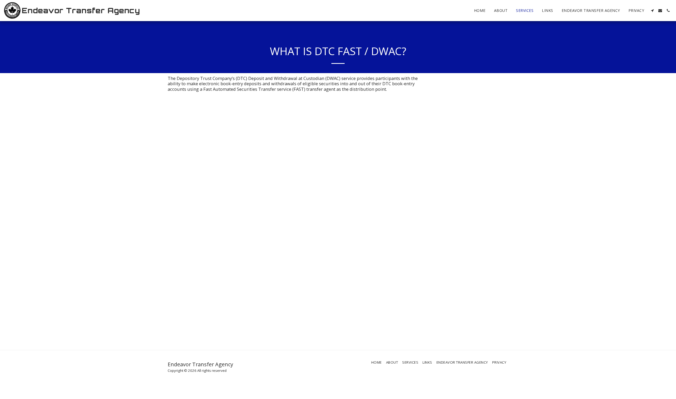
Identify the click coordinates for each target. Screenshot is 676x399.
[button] (652, 10)
